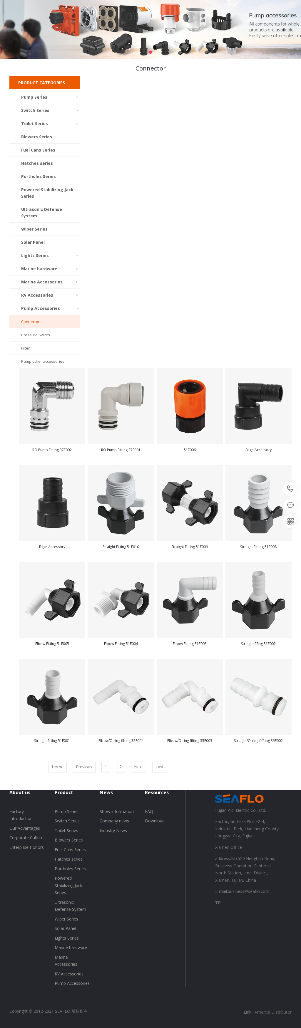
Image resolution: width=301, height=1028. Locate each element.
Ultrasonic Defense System (41, 212)
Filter (25, 348)
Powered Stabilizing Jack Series (47, 193)
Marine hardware (49, 268)
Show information (117, 811)
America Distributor (273, 1012)
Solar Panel (33, 242)
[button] (150, 52)
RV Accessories (49, 295)
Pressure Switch (35, 334)
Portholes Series (38, 176)
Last (159, 767)
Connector (30, 321)
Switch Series (49, 110)
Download (155, 821)
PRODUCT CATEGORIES (41, 82)
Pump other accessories (42, 361)
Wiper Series (34, 229)
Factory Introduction (21, 815)
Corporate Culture (26, 837)
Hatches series (37, 163)
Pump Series (49, 97)
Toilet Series (49, 123)
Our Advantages (24, 828)
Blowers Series (36, 137)
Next (138, 767)
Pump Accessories (49, 308)
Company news (114, 821)
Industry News (113, 830)
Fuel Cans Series (38, 150)
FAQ (149, 811)
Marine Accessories (49, 282)
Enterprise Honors (26, 847)
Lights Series (49, 255)
